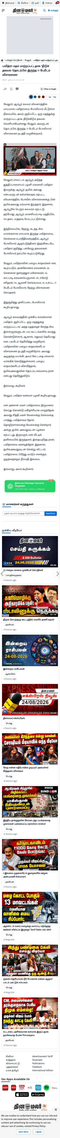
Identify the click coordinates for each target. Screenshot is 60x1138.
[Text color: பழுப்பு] (39, 97)
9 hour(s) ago (9, 580)
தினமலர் (9, 3)
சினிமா (24, 3)
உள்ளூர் (54, 10)
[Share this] (5, 89)
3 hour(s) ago (9, 679)
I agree (38, 1131)
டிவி (37, 3)
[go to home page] (24, 11)
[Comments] (17, 88)
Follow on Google (50, 89)
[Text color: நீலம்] (35, 97)
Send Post (50, 514)
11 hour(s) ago (10, 887)
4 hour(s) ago (9, 728)
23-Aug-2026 (8, 940)
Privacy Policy (38, 1126)
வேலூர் (28, 60)
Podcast (49, 3)
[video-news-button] (5, 563)
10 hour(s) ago (10, 781)
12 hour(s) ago (10, 1045)
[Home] (2, 60)
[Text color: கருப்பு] (31, 96)
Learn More (23, 1131)
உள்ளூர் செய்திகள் (14, 60)
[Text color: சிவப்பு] (43, 97)
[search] (44, 10)
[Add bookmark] (11, 89)
